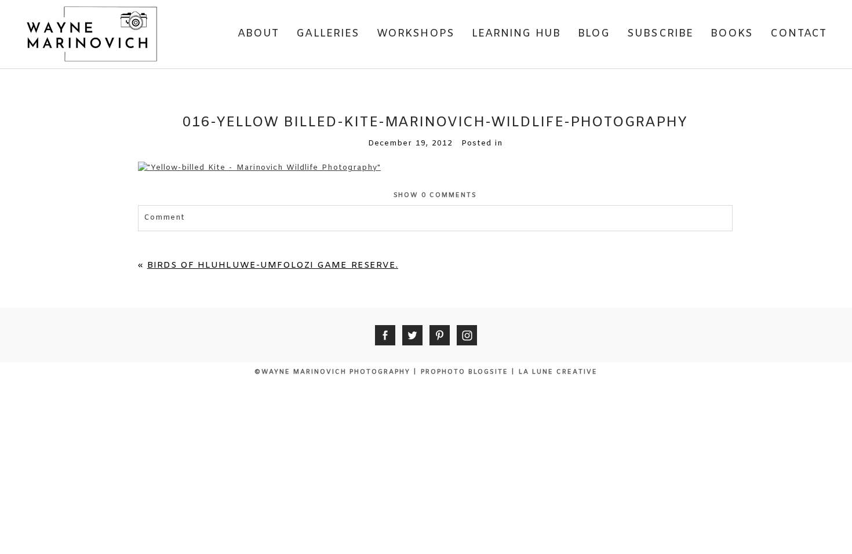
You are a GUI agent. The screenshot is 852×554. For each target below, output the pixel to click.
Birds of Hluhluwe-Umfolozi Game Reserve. (272, 265)
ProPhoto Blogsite (464, 372)
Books (732, 34)
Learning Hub (516, 34)
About (258, 34)
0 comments (436, 195)
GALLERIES (327, 34)
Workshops (415, 34)
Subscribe (660, 34)
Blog (594, 34)
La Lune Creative (558, 372)
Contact (798, 34)
